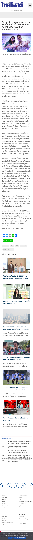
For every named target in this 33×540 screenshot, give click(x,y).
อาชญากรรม (4, 516)
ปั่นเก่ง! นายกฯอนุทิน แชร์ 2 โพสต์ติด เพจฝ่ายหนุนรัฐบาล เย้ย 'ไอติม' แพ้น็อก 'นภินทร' (19, 456)
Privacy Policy (23, 523)
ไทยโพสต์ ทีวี (5, 527)
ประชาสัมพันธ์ (22, 504)
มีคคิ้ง (17, 246)
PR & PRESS (22, 514)
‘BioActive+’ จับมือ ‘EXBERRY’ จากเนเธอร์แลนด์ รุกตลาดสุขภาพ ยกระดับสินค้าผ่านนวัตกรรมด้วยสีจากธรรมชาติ (15, 278)
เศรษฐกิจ (4, 504)
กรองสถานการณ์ (23, 495)
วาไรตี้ (20, 497)
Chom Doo (5, 246)
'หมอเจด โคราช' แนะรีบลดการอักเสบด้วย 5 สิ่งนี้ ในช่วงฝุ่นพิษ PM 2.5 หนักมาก (16, 329)
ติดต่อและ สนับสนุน (23, 519)
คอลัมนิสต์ (4, 499)
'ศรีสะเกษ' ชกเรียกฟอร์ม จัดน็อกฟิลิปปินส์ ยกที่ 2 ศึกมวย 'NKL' (19, 461)
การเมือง (4, 495)
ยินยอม (10, 537)
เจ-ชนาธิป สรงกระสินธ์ (8, 249)
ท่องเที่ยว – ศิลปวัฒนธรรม (25, 501)
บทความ (4, 501)
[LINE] (30, 485)
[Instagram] (23, 485)
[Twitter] (9, 485)
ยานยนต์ (4, 520)
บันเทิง (3, 525)
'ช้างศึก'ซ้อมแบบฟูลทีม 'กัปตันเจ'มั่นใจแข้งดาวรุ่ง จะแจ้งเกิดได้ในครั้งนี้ (15, 388)
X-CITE (3, 518)
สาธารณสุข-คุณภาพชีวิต (7, 523)
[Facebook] (2, 485)
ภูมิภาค (20, 506)
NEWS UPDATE (7, 438)
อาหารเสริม (23, 246)
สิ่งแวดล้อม (22, 508)
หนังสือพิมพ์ (5, 508)
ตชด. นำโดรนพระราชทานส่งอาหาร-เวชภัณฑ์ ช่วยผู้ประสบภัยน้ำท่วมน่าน (17, 452)
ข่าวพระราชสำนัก (6, 506)
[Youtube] (16, 485)
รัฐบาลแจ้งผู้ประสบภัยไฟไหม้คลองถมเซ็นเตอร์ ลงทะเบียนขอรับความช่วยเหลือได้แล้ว (19, 447)
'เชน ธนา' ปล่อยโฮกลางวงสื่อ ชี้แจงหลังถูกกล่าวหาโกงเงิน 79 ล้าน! (16, 358)
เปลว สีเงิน (4, 497)
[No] (31, 536)
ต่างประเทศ (4, 514)
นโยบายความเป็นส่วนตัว (19, 537)
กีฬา (20, 499)
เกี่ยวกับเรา (21, 516)
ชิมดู (12, 246)
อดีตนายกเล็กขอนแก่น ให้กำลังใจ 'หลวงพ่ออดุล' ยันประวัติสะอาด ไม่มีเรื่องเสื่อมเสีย (19, 442)
